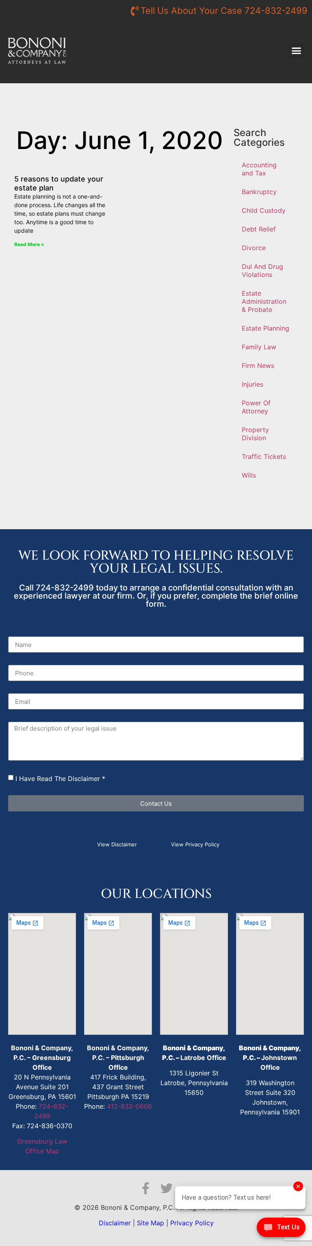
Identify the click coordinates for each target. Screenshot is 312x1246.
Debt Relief (259, 229)
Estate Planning (265, 328)
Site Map (150, 1223)
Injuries (252, 384)
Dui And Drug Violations (262, 270)
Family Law (259, 347)
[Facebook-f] (145, 1188)
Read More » (29, 244)
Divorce (254, 248)
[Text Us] (281, 1229)
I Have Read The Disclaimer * (60, 778)
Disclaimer (115, 1223)
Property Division (255, 434)
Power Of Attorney (256, 407)
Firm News (258, 365)
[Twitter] (166, 1188)
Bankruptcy (259, 192)
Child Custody (264, 210)
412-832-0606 (129, 1106)
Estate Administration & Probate (264, 301)
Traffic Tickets (264, 456)
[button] (296, 50)
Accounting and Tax (259, 169)
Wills (249, 475)
